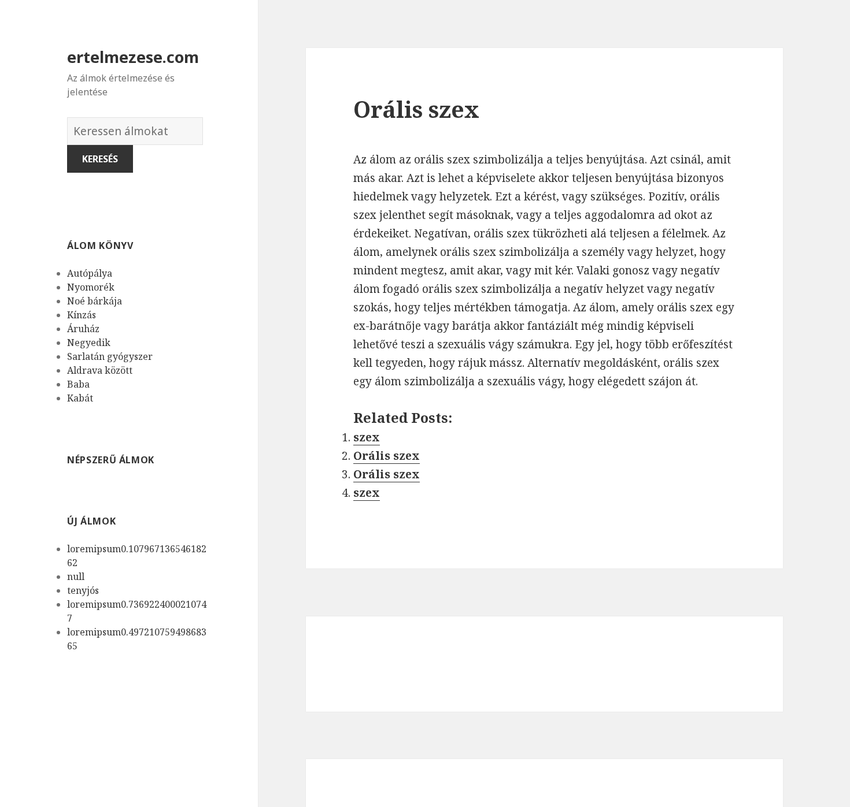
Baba (78, 384)
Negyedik (88, 342)
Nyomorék (90, 287)
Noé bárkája (94, 301)
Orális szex (386, 455)
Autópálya (89, 273)
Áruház (83, 328)
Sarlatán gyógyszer (110, 356)
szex (366, 437)
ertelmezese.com (133, 57)
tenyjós (83, 590)
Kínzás (81, 314)
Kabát (80, 398)
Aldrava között (99, 370)
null (75, 576)
